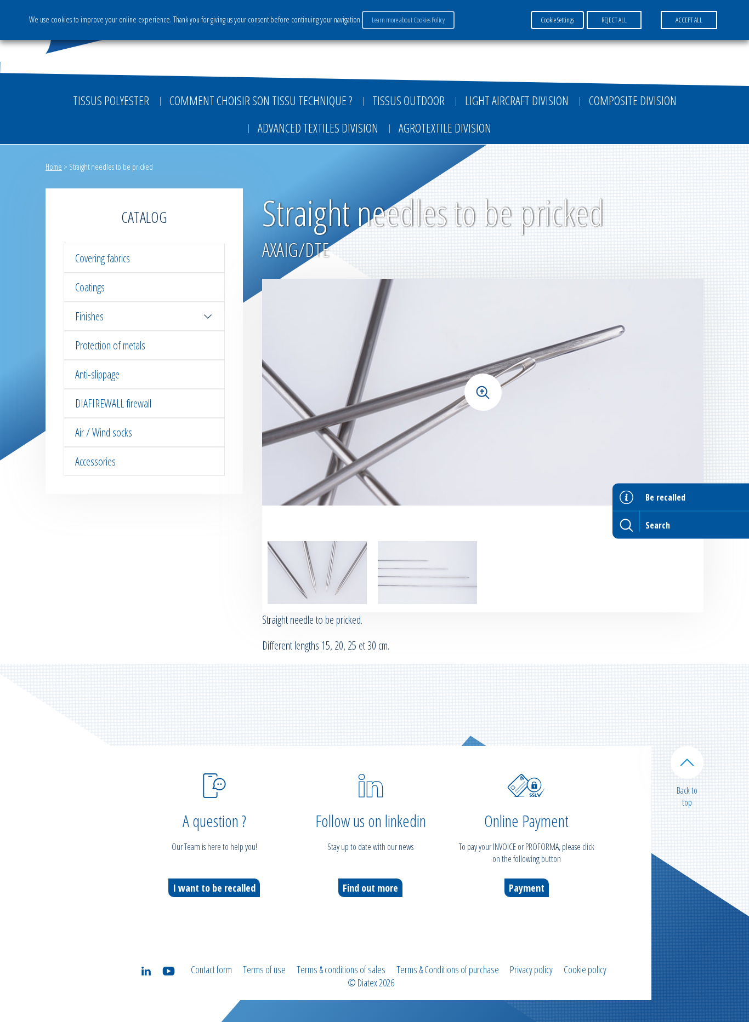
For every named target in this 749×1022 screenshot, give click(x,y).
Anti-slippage (97, 374)
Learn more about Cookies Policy (408, 20)
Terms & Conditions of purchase (447, 969)
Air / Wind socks (103, 432)
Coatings (90, 287)
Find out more (370, 887)
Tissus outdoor (408, 100)
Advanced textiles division (318, 127)
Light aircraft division (517, 100)
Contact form (211, 969)
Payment (526, 887)
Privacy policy (531, 969)
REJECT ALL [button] (614, 20)
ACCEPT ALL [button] (689, 20)
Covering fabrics (102, 258)
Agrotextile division (445, 127)
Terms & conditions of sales (341, 969)
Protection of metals (110, 345)
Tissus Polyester (111, 100)
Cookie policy (585, 969)
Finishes (89, 316)
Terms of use (264, 969)
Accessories (95, 461)
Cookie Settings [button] (557, 20)
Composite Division (633, 100)
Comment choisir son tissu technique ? (260, 100)
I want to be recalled (214, 887)
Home (54, 166)
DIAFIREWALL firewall (113, 403)
